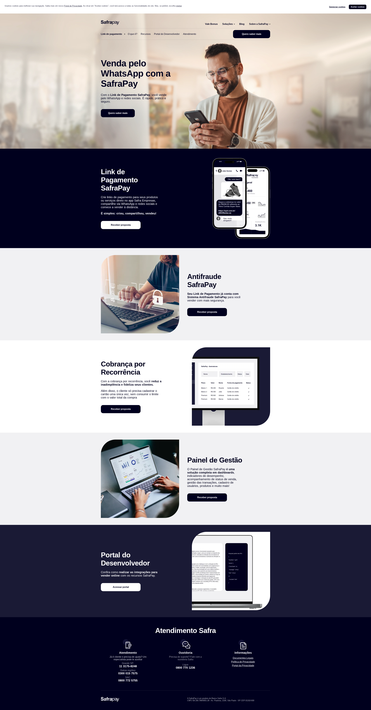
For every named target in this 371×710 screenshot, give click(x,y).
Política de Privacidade (243, 662)
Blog (241, 24)
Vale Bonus (211, 24)
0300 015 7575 (128, 673)
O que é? (132, 34)
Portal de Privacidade (73, 6)
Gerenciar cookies (337, 7)
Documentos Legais (243, 658)
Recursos (146, 34)
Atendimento (189, 34)
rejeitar (179, 6)
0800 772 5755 (128, 680)
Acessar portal (121, 587)
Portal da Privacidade (243, 665)
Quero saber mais (251, 34)
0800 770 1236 (185, 667)
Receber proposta (121, 225)
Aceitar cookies (357, 7)
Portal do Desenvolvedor (167, 34)
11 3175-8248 (128, 666)
